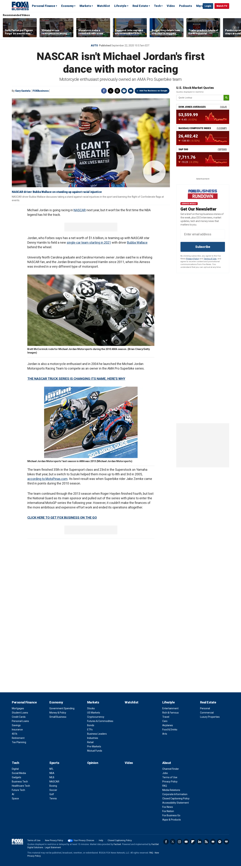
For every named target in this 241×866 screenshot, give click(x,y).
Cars (164, 721)
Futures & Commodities (100, 721)
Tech (157, 6)
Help (101, 840)
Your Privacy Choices (84, 840)
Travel (165, 716)
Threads (117, 91)
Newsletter (213, 841)
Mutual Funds (94, 750)
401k (14, 733)
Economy (67, 6)
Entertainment (170, 708)
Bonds (90, 725)
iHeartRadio (226, 841)
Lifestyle (120, 6)
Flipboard (193, 841)
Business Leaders (97, 733)
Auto (94, 45)
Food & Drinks (169, 729)
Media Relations (171, 790)
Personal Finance (43, 6)
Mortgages (18, 708)
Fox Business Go (171, 815)
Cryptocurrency (95, 716)
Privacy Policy (192, 259)
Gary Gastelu (23, 90)
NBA (51, 773)
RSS (206, 841)
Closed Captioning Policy (175, 798)
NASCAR (80, 210)
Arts (164, 733)
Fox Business (20, 5)
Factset (117, 844)
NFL (51, 768)
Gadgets (16, 777)
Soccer (53, 790)
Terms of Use (210, 259)
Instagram (179, 841)
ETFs (90, 729)
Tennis (53, 798)
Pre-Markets (94, 746)
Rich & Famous (170, 712)
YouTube (186, 841)
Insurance (17, 729)
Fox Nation (168, 811)
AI (13, 794)
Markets (85, 6)
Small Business (57, 716)
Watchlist (103, 6)
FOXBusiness (41, 90)
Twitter (110, 91)
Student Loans (20, 712)
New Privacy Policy (54, 840)
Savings (16, 725)
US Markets (93, 712)
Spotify (219, 841)
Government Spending (61, 708)
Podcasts (185, 6)
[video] (91, 142)
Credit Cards (19, 716)
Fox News (167, 807)
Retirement (18, 738)
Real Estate (140, 6)
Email (131, 91)
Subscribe (202, 247)
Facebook (104, 91)
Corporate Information (174, 794)
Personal (205, 708)
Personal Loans (20, 721)
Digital (15, 768)
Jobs (165, 773)
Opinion (92, 763)
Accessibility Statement (175, 802)
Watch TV (221, 6)
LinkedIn (199, 841)
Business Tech (20, 781)
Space (15, 798)
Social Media (19, 773)
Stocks (91, 708)
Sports (54, 763)
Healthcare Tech (21, 785)
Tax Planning (19, 742)
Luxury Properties (210, 716)
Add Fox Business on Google (153, 91)
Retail (90, 742)
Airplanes (167, 725)
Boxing (53, 785)
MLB (51, 777)
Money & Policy (57, 712)
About (166, 763)
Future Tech (18, 790)
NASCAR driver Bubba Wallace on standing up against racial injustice (57, 192)
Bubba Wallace (137, 242)
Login (208, 6)
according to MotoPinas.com (47, 479)
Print (124, 91)
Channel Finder (170, 768)
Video (171, 6)
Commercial (207, 712)
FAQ (164, 785)
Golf (51, 794)
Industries (92, 738)
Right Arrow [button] (234, 28)
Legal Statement (53, 847)
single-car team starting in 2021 (89, 242)
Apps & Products (171, 819)
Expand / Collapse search (199, 6)
